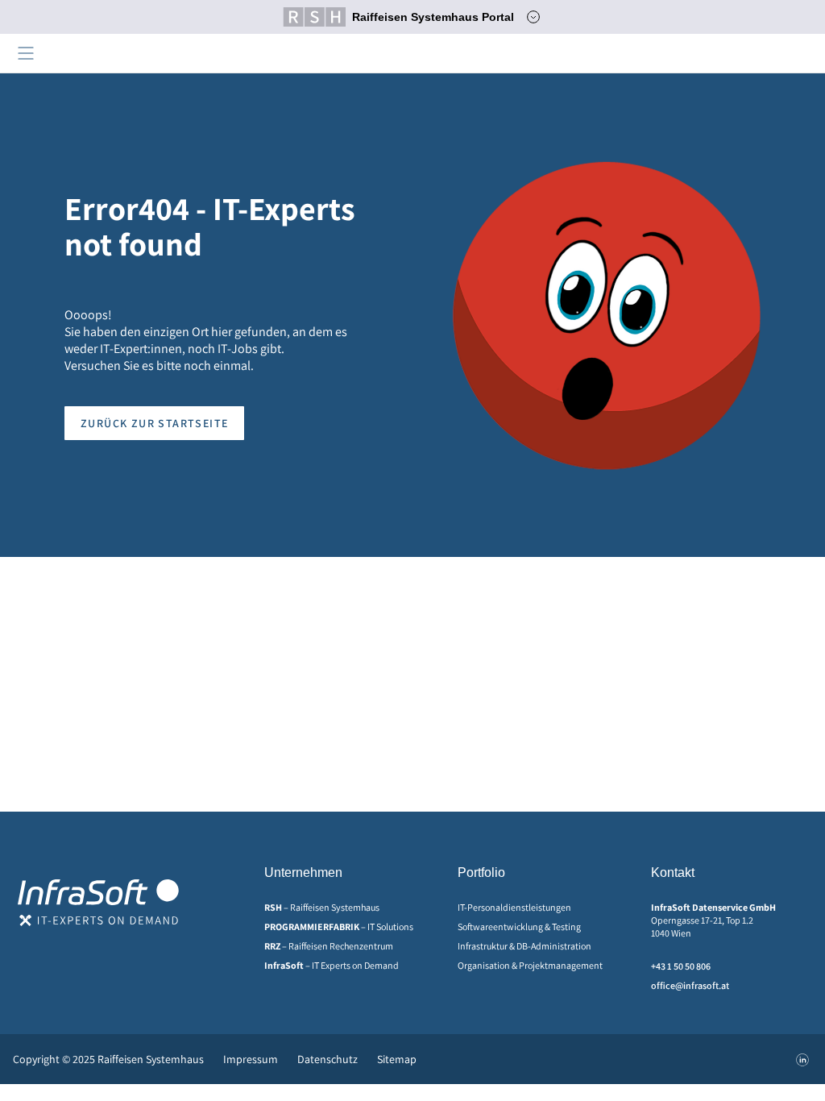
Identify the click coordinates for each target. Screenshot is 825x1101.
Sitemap (397, 1059)
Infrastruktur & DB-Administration (524, 946)
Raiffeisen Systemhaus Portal (433, 16)
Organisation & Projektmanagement (530, 965)
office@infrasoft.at (690, 985)
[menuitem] (344, 907)
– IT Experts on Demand (331, 965)
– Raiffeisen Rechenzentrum (328, 946)
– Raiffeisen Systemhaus (321, 907)
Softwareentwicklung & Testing (519, 926)
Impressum (250, 1059)
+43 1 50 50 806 (681, 966)
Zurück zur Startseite (154, 423)
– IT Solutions (338, 926)
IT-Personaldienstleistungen (514, 907)
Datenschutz (327, 1059)
